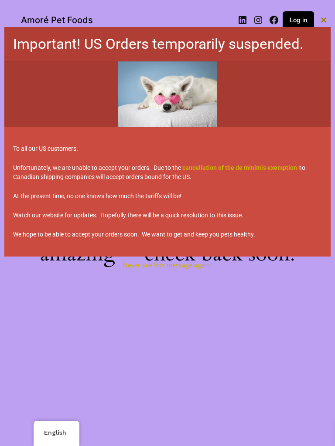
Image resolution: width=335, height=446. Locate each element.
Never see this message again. (167, 265)
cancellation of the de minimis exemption (239, 167)
